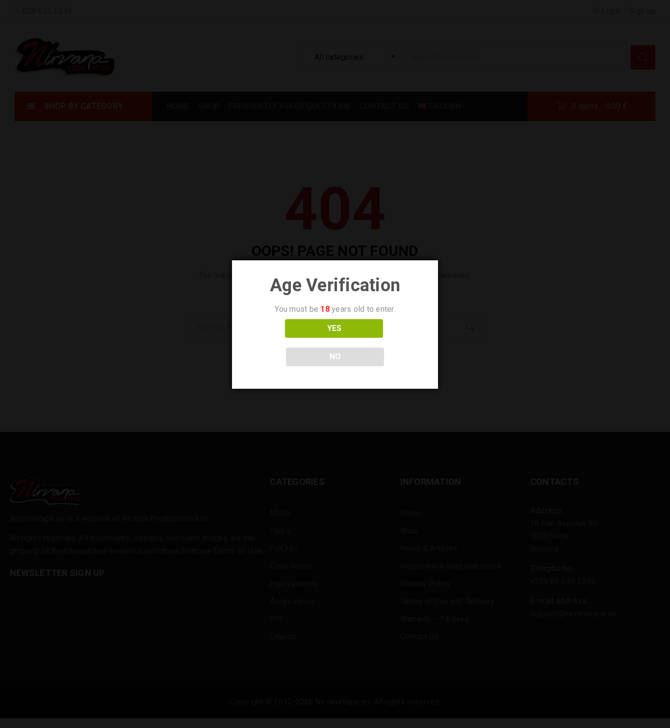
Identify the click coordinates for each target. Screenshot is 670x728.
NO (335, 356)
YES (334, 328)
